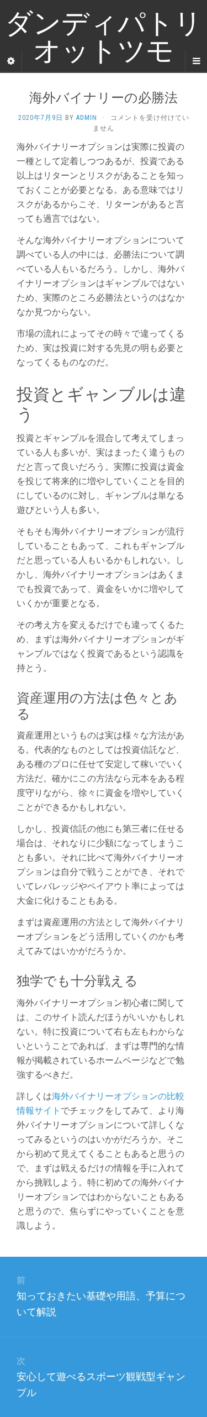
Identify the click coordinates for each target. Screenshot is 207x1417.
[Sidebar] (11, 61)
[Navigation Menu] (196, 61)
